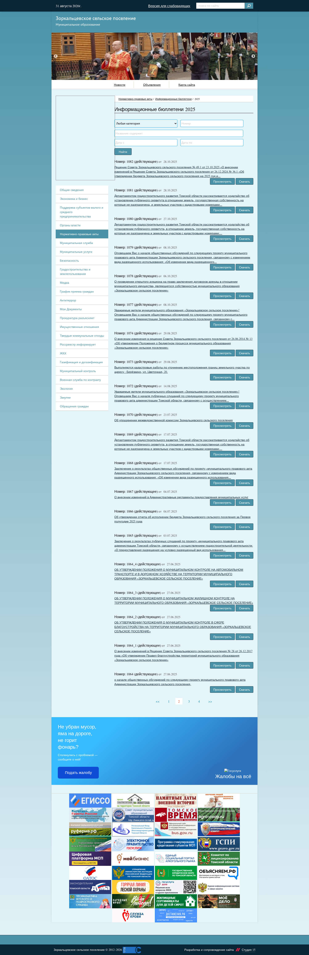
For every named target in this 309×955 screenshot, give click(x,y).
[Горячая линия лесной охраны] (133, 887)
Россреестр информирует (78, 344)
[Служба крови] (133, 915)
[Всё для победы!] (133, 901)
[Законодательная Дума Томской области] (90, 887)
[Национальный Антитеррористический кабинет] (219, 829)
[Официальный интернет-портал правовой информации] (219, 844)
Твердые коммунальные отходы (82, 336)
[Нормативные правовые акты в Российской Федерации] (90, 844)
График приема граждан (77, 291)
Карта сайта (186, 85)
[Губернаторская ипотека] (133, 800)
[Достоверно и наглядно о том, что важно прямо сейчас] (219, 873)
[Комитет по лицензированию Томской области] (219, 859)
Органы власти (70, 225)
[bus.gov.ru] (176, 829)
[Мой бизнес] (133, 859)
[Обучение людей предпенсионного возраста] (219, 800)
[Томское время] (176, 815)
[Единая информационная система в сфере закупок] (219, 887)
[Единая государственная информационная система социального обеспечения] (90, 800)
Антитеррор (68, 300)
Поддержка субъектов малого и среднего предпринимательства (81, 211)
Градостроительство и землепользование (75, 271)
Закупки (65, 397)
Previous (56, 56)
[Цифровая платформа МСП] (90, 859)
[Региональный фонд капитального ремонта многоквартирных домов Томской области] (133, 829)
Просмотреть (222, 181)
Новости (119, 85)
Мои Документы (71, 309)
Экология (66, 389)
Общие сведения (72, 190)
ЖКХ (63, 353)
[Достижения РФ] (176, 915)
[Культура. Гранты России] (90, 815)
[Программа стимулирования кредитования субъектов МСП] (176, 844)
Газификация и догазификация (81, 362)
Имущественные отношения (79, 327)
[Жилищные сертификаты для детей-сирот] (176, 901)
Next (253, 56)
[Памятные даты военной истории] (176, 800)
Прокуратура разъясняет (77, 318)
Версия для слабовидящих (169, 6)
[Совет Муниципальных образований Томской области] (133, 815)
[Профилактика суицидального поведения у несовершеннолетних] (90, 901)
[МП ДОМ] (176, 887)
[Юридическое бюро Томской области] (176, 873)
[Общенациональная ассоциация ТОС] (90, 873)
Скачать (244, 181)
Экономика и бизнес (74, 199)
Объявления (152, 85)
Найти (123, 152)
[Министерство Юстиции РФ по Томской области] (133, 873)
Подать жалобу (78, 773)
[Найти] (249, 6)
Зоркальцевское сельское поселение (96, 18)
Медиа (64, 283)
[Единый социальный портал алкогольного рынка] (176, 859)
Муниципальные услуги (76, 252)
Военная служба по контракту (80, 380)
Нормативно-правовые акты (135, 99)
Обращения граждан (74, 406)
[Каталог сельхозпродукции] (90, 829)
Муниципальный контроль (78, 371)
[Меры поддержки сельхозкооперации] (219, 815)
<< (158, 701)
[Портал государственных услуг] (133, 844)
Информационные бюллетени (173, 99)
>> (210, 701)
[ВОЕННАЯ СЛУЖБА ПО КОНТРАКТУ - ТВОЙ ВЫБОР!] (219, 901)
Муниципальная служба (76, 243)
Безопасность (69, 260)
